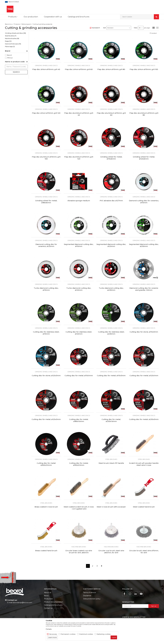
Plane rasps (10, 46)
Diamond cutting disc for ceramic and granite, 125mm (143, 289)
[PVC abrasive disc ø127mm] (111, 181)
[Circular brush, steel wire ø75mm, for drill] (144, 531)
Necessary (53, 634)
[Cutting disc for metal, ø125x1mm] (144, 356)
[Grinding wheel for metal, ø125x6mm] (144, 137)
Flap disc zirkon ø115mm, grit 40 (46, 69)
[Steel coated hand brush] (144, 488)
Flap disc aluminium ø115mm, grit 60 (111, 114)
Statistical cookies (86, 634)
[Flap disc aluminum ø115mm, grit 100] (46, 137)
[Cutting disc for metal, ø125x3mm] (46, 400)
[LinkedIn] (135, 594)
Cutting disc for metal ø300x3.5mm (46, 464)
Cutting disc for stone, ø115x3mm (144, 332)
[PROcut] (155, 278)
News (46, 596)
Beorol (9, 55)
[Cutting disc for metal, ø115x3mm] (111, 356)
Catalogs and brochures (53, 605)
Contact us (48, 608)
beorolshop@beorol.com (22, 603)
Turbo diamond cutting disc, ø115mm (46, 289)
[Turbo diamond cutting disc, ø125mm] (79, 269)
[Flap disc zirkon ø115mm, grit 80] (111, 50)
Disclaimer (87, 596)
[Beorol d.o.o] (10, 9)
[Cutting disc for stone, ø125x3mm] (46, 356)
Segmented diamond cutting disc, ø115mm (78, 245)
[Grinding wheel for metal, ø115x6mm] (111, 137)
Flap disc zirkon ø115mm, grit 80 (111, 69)
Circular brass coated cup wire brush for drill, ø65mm (78, 552)
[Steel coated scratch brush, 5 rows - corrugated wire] (79, 488)
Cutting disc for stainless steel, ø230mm (111, 333)
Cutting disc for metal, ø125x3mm (46, 419)
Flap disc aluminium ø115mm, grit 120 (78, 158)
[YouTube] (141, 594)
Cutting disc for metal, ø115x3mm (111, 376)
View (135, 28)
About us (47, 593)
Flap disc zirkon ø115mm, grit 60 (79, 69)
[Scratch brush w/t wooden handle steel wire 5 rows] (144, 444)
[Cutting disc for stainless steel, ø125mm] (79, 312)
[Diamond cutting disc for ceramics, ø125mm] (46, 225)
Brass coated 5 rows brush (46, 507)
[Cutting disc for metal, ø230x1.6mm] (111, 400)
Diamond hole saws (13, 44)
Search (16, 72)
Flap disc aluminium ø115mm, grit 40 (78, 114)
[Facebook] (124, 594)
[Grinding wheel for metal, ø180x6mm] (46, 181)
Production (48, 599)
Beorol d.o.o (8, 24)
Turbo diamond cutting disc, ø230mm (111, 289)
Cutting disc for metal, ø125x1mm (144, 376)
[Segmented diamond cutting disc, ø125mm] (111, 225)
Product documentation (53, 602)
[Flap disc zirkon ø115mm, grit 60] (79, 50)
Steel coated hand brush (144, 507)
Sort (104, 28)
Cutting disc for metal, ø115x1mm (79, 376)
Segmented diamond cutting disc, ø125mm (111, 245)
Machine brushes (12, 38)
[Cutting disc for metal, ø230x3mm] (144, 400)
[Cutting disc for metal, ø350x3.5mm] (79, 444)
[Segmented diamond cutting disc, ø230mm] (144, 225)
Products (17, 24)
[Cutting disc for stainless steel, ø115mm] (46, 312)
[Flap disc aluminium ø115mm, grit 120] (79, 137)
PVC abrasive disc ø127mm (111, 201)
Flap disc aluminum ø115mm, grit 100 (46, 158)
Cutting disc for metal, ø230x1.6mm (111, 420)
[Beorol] (58, 59)
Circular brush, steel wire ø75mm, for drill (144, 552)
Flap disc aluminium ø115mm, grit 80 (143, 114)
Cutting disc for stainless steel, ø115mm (46, 333)
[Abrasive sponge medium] (79, 181)
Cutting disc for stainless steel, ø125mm (79, 333)
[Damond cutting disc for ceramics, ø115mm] (144, 181)
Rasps (8, 41)
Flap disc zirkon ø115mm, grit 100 (144, 69)
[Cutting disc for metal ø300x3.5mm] (46, 444)
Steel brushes (10, 36)
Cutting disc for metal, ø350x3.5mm (78, 464)
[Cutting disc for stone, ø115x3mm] (144, 312)
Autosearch (96, 28)
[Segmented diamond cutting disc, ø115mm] (79, 225)
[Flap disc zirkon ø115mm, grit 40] (46, 50)
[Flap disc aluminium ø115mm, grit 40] (79, 94)
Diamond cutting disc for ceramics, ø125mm (46, 245)
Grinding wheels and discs (15, 33)
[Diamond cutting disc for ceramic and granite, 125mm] (144, 269)
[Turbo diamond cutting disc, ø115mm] (46, 269)
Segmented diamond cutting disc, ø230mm (144, 245)
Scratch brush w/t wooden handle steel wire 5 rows (144, 464)
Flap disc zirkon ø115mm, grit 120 (46, 113)
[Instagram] (130, 594)
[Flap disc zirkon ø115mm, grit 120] (46, 94)
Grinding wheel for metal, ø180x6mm (46, 202)
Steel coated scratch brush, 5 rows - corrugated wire (79, 508)
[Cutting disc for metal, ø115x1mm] (79, 356)
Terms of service (89, 593)
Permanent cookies (68, 634)
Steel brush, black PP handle (111, 463)
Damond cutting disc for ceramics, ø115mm (144, 202)
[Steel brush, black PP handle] (111, 444)
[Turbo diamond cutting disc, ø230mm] (111, 269)
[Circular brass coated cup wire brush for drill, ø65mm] (79, 531)
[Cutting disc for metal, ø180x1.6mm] (79, 400)
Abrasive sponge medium (78, 201)
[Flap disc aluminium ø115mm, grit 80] (144, 94)
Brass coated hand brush (46, 551)
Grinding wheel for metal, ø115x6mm (111, 158)
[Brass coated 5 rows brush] (46, 488)
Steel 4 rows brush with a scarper (111, 507)
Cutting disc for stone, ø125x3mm (46, 376)
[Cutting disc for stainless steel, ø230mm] (111, 312)
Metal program (26, 24)
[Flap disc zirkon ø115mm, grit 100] (144, 50)
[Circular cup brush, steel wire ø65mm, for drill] (111, 531)
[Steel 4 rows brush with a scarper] (111, 488)
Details (49, 629)
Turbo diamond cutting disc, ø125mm (78, 289)
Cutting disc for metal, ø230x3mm (144, 419)
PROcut (10, 58)
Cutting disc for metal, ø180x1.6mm (78, 420)
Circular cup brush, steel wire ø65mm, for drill (111, 552)
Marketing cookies (104, 634)
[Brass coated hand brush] (46, 531)
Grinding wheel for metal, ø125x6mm (144, 158)
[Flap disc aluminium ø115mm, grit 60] (111, 94)
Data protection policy (91, 599)
